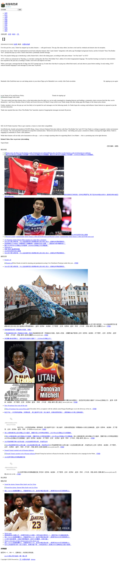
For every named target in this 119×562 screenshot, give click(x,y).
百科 (5, 31)
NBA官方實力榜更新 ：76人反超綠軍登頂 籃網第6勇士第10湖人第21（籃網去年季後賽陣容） (34, 241)
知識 (5, 29)
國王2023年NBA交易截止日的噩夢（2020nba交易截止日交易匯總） (72, 154)
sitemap (33, 559)
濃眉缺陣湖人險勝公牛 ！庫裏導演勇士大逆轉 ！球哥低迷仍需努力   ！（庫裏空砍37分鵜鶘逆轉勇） (37, 535)
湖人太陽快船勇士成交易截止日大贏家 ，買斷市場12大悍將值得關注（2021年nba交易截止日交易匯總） (38, 433)
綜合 (5, 27)
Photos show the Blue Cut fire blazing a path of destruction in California (69, 153)
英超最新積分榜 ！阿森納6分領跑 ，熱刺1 (17, 329)
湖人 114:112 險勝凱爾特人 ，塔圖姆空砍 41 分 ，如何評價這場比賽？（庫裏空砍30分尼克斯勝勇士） (37, 542)
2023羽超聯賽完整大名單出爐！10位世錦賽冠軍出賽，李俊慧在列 (26, 441)
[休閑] (15, 44)
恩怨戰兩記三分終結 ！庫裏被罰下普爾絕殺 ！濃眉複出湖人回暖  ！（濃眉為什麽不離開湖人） (35, 243)
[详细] (76, 263)
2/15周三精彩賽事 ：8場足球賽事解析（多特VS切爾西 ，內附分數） (26, 539)
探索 (5, 23)
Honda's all (7, 260)
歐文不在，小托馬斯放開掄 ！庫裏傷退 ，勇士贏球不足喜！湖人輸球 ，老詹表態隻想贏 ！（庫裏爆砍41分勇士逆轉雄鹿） (44, 412)
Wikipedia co (8, 247)
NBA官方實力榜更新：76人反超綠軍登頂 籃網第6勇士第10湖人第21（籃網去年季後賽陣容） (34, 266)
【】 (18, 34)
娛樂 (5, 21)
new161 (6, 556)
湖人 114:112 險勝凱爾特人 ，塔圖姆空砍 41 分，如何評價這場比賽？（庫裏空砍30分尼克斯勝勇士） (37, 491)
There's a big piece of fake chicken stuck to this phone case (21, 541)
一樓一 (20, 556)
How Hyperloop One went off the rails (15, 405)
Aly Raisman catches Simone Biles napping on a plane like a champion (25, 240)
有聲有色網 (26, 44)
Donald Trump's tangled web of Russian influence (19, 450)
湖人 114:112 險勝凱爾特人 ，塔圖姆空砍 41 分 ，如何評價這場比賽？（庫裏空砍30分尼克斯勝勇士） (37, 537)
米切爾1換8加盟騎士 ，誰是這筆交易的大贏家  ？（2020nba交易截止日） (28, 338)
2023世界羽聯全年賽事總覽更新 (14, 457)
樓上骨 (25, 556)
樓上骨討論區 (13, 556)
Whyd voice (8, 533)
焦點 (5, 25)
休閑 (5, 17)
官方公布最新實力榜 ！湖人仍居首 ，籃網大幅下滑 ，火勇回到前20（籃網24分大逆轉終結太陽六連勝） (37, 544)
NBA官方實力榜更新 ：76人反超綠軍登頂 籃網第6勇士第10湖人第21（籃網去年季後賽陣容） (34, 253)
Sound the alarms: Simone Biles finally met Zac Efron (20, 484)
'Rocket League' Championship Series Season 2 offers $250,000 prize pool (72, 236)
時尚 (5, 15)
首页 (5, 13)
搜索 (20, 9)
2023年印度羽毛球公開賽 (79, 235)
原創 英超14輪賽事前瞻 (12, 249)
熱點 (5, 19)
